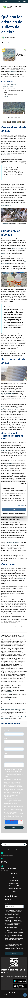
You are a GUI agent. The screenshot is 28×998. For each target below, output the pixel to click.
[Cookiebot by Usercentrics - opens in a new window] (20, 483)
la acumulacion (21, 578)
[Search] (25, 844)
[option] (14, 108)
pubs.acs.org (10, 691)
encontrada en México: (6, 205)
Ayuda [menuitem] (24, 1)
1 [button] (8, 117)
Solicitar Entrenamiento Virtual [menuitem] (14, 888)
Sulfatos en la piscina (8, 86)
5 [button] (14, 117)
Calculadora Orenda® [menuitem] (14, 886)
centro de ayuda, (5, 450)
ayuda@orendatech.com (7, 855)
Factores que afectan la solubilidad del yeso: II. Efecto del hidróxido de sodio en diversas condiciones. (13, 709)
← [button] (2, 122)
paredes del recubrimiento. (7, 393)
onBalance (10, 463)
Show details (21, 505)
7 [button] (16, 117)
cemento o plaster (5, 153)
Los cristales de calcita (12, 149)
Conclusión (5, 96)
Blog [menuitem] (14, 877)
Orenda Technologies (10, 37)
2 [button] (10, 117)
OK (14, 509)
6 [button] (15, 117)
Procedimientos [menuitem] (14, 880)
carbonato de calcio (12, 71)
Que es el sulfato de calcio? (9, 84)
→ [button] (26, 122)
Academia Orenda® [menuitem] (14, 883)
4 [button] (12, 117)
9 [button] (19, 117)
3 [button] (11, 117)
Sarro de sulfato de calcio (9, 89)
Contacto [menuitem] (19, 1)
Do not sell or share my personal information (14, 513)
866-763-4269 (5, 1)
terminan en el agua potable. (17, 248)
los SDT (6, 575)
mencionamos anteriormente (12, 542)
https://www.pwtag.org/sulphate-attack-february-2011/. (14, 699)
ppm (3, 299)
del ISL (3, 406)
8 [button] (18, 117)
